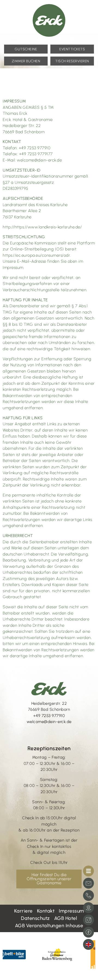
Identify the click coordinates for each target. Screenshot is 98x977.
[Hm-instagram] (88, 919)
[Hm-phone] (88, 895)
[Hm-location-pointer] (88, 907)
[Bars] (88, 871)
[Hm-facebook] (88, 932)
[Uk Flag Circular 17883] (88, 944)
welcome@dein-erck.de (49, 721)
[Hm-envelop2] (88, 883)
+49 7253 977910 (49, 715)
